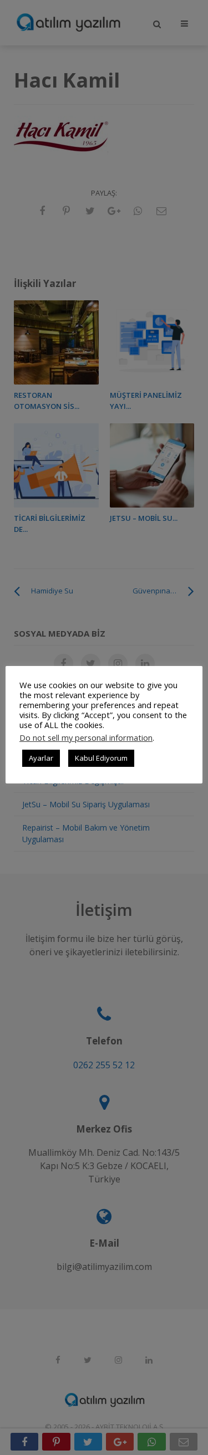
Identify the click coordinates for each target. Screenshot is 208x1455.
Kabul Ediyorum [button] (101, 758)
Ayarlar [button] (41, 758)
